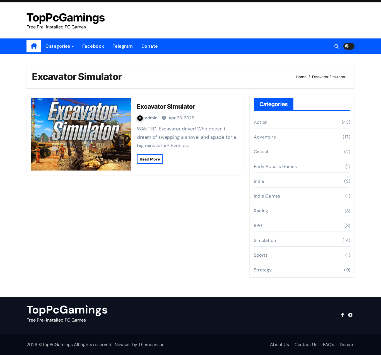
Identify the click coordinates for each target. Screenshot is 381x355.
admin (152, 118)
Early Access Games (275, 166)
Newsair (123, 344)
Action (260, 122)
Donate (149, 46)
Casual (261, 152)
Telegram (123, 46)
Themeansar (150, 344)
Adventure (265, 137)
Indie (259, 181)
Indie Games (267, 196)
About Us (279, 344)
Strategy (263, 270)
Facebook (93, 46)
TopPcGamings (65, 17)
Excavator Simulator (166, 106)
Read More (150, 159)
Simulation (265, 240)
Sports (260, 255)
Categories (58, 46)
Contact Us (306, 344)
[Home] (33, 46)
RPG (258, 225)
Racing (261, 211)
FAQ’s (328, 344)
